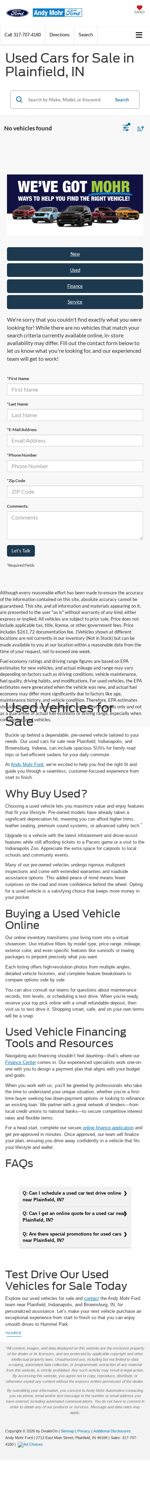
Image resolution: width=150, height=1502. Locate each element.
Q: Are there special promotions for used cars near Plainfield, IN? (72, 1237)
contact (91, 1298)
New (75, 254)
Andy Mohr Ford (27, 764)
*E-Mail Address (22, 429)
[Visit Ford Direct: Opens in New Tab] (31, 1444)
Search (122, 99)
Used (75, 270)
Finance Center (20, 1062)
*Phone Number (22, 455)
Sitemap (67, 1431)
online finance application (108, 1127)
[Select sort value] (138, 128)
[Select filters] (126, 129)
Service (75, 302)
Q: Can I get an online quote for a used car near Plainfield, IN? (74, 1217)
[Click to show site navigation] (139, 35)
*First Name (18, 378)
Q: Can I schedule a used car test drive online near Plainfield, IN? (72, 1196)
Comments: (17, 506)
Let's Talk (21, 550)
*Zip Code (16, 480)
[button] (22, 35)
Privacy (83, 1431)
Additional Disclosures (112, 1431)
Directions (60, 34)
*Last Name (17, 404)
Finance (75, 286)
